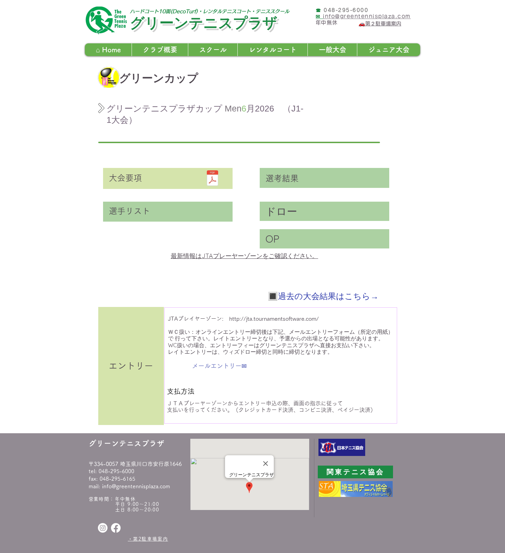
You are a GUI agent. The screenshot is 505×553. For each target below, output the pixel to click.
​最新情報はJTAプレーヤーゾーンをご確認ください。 (244, 256)
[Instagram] (103, 528)
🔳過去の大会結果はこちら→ (323, 296)
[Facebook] (116, 528)
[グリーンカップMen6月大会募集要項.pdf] (212, 179)
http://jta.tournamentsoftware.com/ (274, 318)
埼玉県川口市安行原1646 (151, 464)
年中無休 (125, 499)
